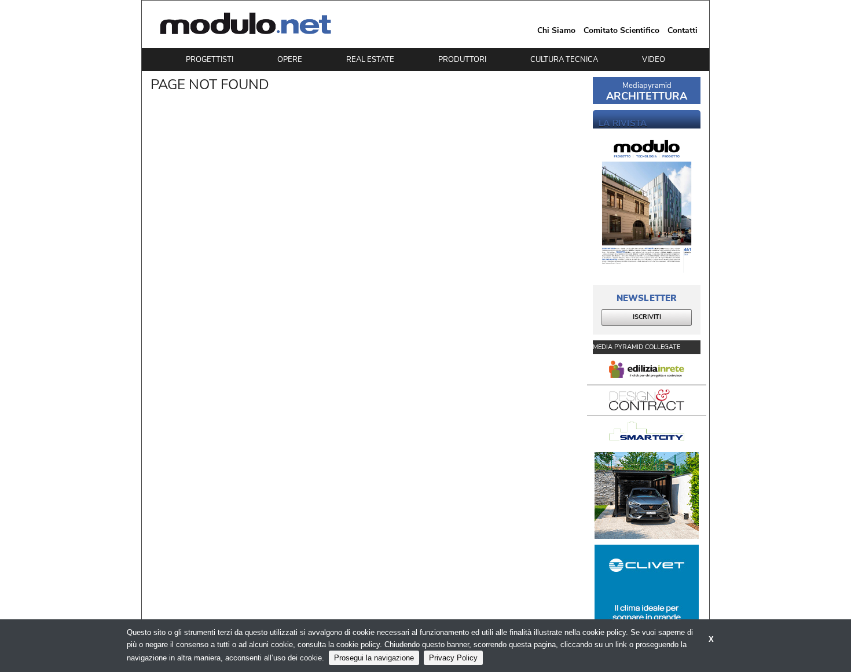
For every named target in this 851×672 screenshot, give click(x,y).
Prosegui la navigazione (374, 657)
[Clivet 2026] (646, 588)
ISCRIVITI (647, 317)
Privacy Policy (453, 657)
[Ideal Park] (646, 495)
